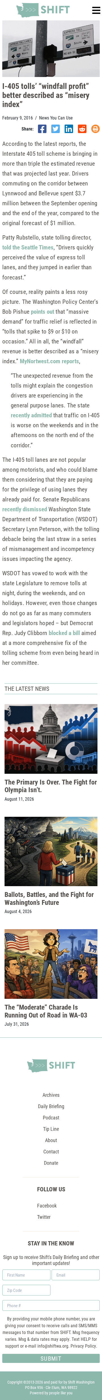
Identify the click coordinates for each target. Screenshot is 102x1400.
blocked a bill (64, 633)
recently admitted (31, 415)
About (51, 1140)
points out (42, 311)
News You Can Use (56, 118)
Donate (51, 1162)
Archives (51, 1094)
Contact (51, 1151)
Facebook (47, 1205)
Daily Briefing (51, 1106)
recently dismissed (24, 509)
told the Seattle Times (28, 247)
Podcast (51, 1117)
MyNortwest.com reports (49, 361)
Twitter (43, 1216)
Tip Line (51, 1128)
